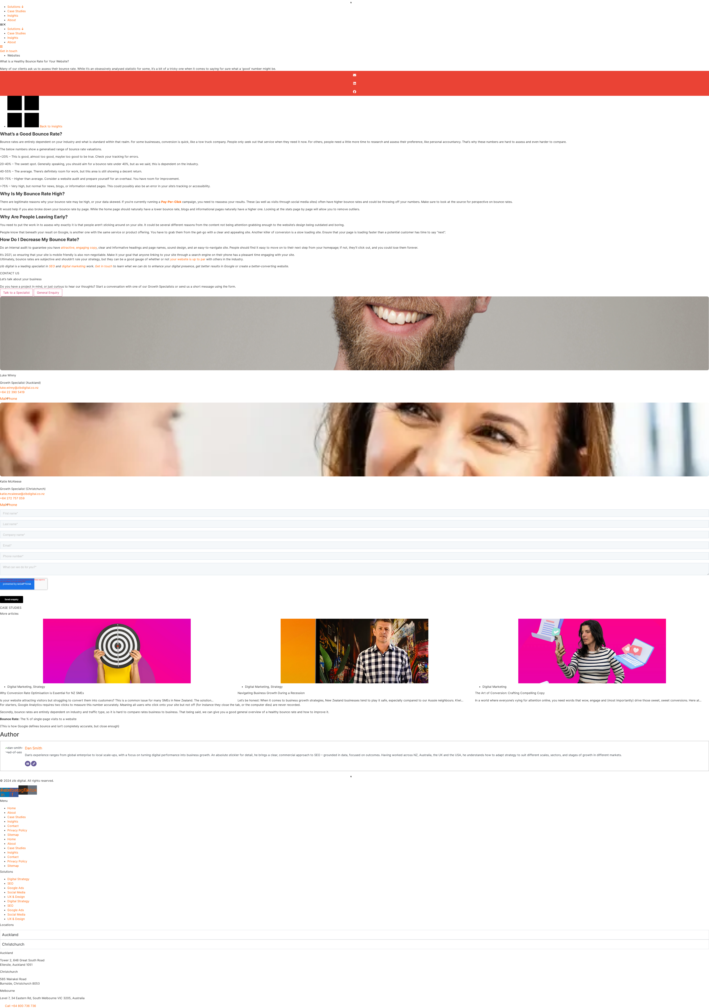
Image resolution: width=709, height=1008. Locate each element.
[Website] (34, 763)
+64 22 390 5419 (12, 392)
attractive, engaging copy (79, 247)
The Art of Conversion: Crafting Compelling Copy (510, 693)
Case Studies (16, 11)
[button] (354, 24)
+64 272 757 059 (12, 498)
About (11, 20)
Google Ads (15, 888)
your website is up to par (187, 259)
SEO (52, 266)
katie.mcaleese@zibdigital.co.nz (22, 494)
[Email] (27, 763)
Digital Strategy (18, 879)
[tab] (16, 292)
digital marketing (73, 266)
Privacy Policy (17, 830)
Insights (12, 15)
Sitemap (13, 835)
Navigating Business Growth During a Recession (271, 693)
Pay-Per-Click (171, 202)
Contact (13, 826)
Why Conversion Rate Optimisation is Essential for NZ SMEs (42, 693)
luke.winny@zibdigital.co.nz (19, 387)
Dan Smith (33, 748)
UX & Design (16, 897)
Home (11, 808)
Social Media (16, 892)
